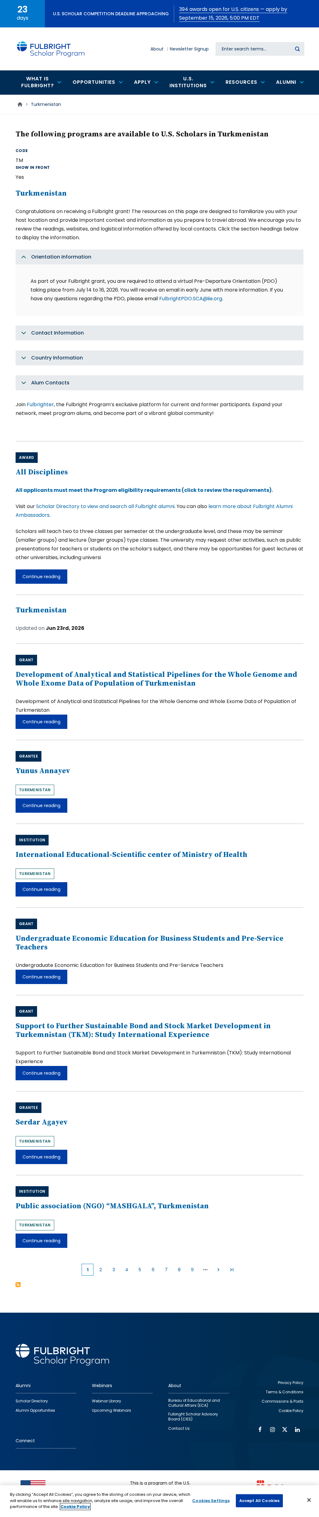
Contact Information (57, 332)
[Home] (51, 49)
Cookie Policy (75, 1507)
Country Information (57, 357)
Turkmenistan (35, 789)
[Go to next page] (218, 1270)
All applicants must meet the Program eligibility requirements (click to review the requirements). (144, 490)
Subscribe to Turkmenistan (18, 1284)
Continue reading (43, 578)
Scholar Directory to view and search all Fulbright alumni (105, 506)
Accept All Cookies (259, 1501)
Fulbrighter (40, 404)
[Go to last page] (231, 1270)
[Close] (309, 1500)
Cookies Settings (211, 1501)
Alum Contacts (50, 382)
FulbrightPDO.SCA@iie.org (190, 298)
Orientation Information (61, 256)
